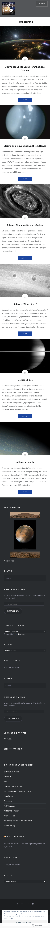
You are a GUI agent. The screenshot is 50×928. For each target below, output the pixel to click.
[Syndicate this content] (5, 836)
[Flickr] (27, 904)
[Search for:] (25, 578)
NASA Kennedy (9, 806)
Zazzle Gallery (9, 825)
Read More (25, 100)
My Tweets (8, 739)
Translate (21, 634)
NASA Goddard (9, 816)
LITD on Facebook (13, 749)
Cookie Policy (8, 918)
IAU (5, 781)
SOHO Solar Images (11, 772)
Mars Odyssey (9, 796)
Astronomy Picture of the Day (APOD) (18, 820)
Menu (43, 4)
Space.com (8, 801)
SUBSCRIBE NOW (13, 611)
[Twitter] (17, 904)
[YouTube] (32, 904)
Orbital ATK (8, 776)
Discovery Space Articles (13, 786)
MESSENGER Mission (11, 811)
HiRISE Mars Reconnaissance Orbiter (17, 791)
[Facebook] (22, 904)
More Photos (9, 561)
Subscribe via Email (14, 589)
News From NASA (15, 836)
